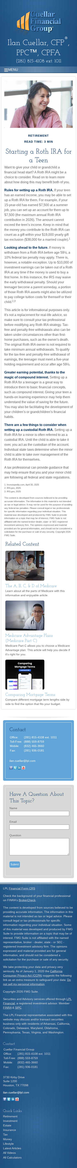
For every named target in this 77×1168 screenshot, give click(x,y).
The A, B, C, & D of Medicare (31, 586)
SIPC (18, 1007)
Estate (7, 1125)
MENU (13, 69)
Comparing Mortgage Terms (30, 695)
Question (15, 835)
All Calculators (12, 1157)
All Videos (9, 1152)
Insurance (9, 1130)
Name (13, 808)
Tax (5, 1134)
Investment (10, 1120)
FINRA (7, 1007)
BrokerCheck (27, 900)
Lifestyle (8, 1143)
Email (13, 821)
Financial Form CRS (22, 888)
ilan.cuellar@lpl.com (22, 760)
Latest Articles (12, 1148)
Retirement (10, 1116)
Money (7, 1139)
